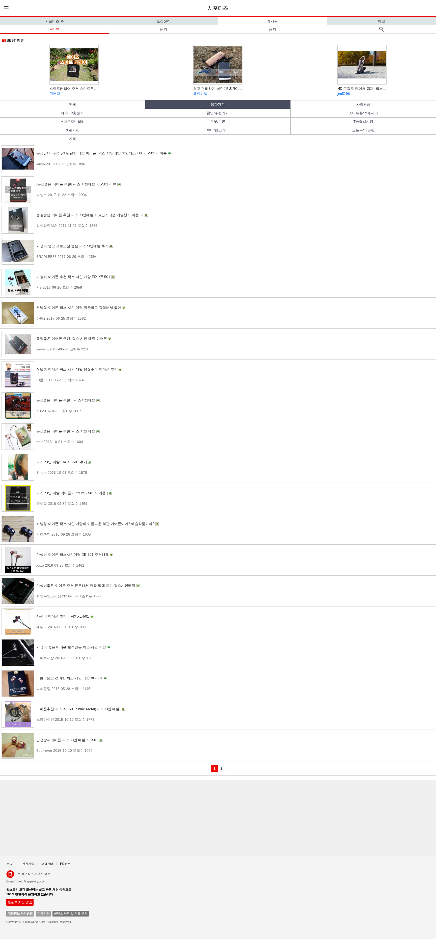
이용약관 (43, 913)
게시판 (272, 21)
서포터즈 (218, 8)
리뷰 (55, 29)
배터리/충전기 (72, 113)
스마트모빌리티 (72, 122)
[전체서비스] (5, 8)
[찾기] (381, 29)
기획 (72, 139)
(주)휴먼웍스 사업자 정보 (33, 874)
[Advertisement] (154, 818)
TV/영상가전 (363, 122)
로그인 (10, 864)
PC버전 (65, 864)
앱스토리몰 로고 (10, 876)
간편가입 (28, 864)
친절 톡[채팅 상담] (20, 902)
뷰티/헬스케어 (218, 130)
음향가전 (218, 104)
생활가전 (72, 130)
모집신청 (163, 21)
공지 (272, 29)
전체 (72, 104)
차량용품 (363, 104)
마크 (381, 21)
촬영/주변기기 (218, 113)
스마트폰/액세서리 (363, 113)
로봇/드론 (217, 122)
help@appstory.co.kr (31, 881)
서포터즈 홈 (54, 21)
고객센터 (47, 864)
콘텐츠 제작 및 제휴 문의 (70, 913)
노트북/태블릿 (363, 130)
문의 (163, 29)
